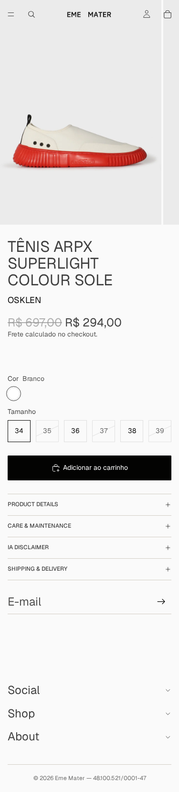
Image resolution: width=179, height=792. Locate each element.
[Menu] (11, 14)
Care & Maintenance (39, 526)
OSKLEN (24, 299)
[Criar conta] (161, 602)
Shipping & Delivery (37, 569)
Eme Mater (70, 778)
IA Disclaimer (28, 547)
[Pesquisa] (31, 14)
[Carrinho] (167, 14)
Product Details (33, 504)
